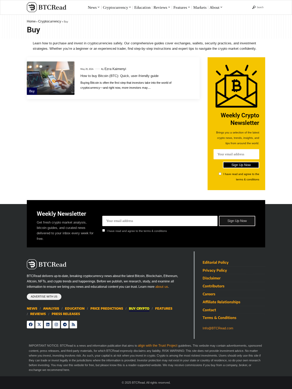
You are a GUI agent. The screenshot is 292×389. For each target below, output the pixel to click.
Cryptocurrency (49, 21)
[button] (258, 7)
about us (161, 287)
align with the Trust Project (157, 345)
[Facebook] (30, 324)
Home (31, 21)
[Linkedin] (47, 324)
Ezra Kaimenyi (115, 69)
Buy (32, 91)
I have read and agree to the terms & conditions (137, 230)
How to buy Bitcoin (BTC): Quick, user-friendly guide (119, 76)
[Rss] (73, 324)
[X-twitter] (39, 324)
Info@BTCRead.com (218, 328)
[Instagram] (56, 324)
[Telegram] (65, 324)
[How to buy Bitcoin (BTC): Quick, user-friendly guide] (50, 78)
